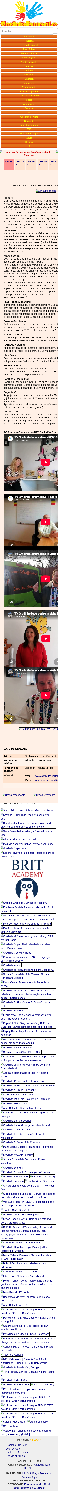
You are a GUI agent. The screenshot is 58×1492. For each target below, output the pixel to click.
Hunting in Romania (17, 1452)
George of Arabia (15, 1456)
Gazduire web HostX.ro (37, 1466)
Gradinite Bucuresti (16, 1445)
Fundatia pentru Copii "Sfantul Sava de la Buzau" (32, 1486)
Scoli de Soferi (14, 1448)
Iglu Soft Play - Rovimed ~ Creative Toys (36, 1475)
